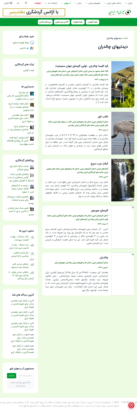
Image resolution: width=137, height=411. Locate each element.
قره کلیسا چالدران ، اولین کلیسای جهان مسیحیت (81, 66)
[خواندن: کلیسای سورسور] (122, 227)
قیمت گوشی (28, 70)
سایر (79, 3)
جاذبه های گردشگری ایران (98, 75)
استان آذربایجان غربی (75, 71)
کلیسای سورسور (99, 210)
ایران (130, 3)
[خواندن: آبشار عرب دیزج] (122, 180)
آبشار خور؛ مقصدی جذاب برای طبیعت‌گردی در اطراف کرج (22, 304)
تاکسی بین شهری (61, 22)
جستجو (11, 375)
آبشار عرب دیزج (99, 164)
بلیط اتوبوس (92, 22)
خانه (126, 38)
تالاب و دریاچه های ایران (62, 122)
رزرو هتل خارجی (45, 22)
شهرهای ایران (94, 3)
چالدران (66, 75)
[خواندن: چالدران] (122, 274)
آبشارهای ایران (102, 169)
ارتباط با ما (52, 3)
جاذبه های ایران (114, 3)
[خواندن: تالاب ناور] (122, 133)
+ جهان (67, 3)
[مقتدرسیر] (34, 12)
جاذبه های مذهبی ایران (79, 75)
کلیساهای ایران (56, 75)
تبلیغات (38, 3)
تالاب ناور (103, 117)
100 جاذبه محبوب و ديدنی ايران (96, 71)
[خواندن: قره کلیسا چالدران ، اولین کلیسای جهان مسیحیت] (122, 84)
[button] (126, 3)
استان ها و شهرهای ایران (56, 71)
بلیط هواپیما (77, 22)
